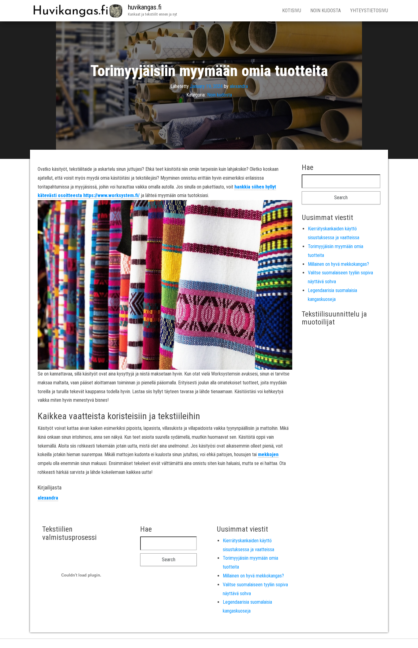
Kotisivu (291, 10)
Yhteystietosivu (369, 10)
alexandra (239, 86)
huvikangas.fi (145, 7)
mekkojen (268, 454)
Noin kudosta (325, 10)
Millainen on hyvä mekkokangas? (338, 264)
